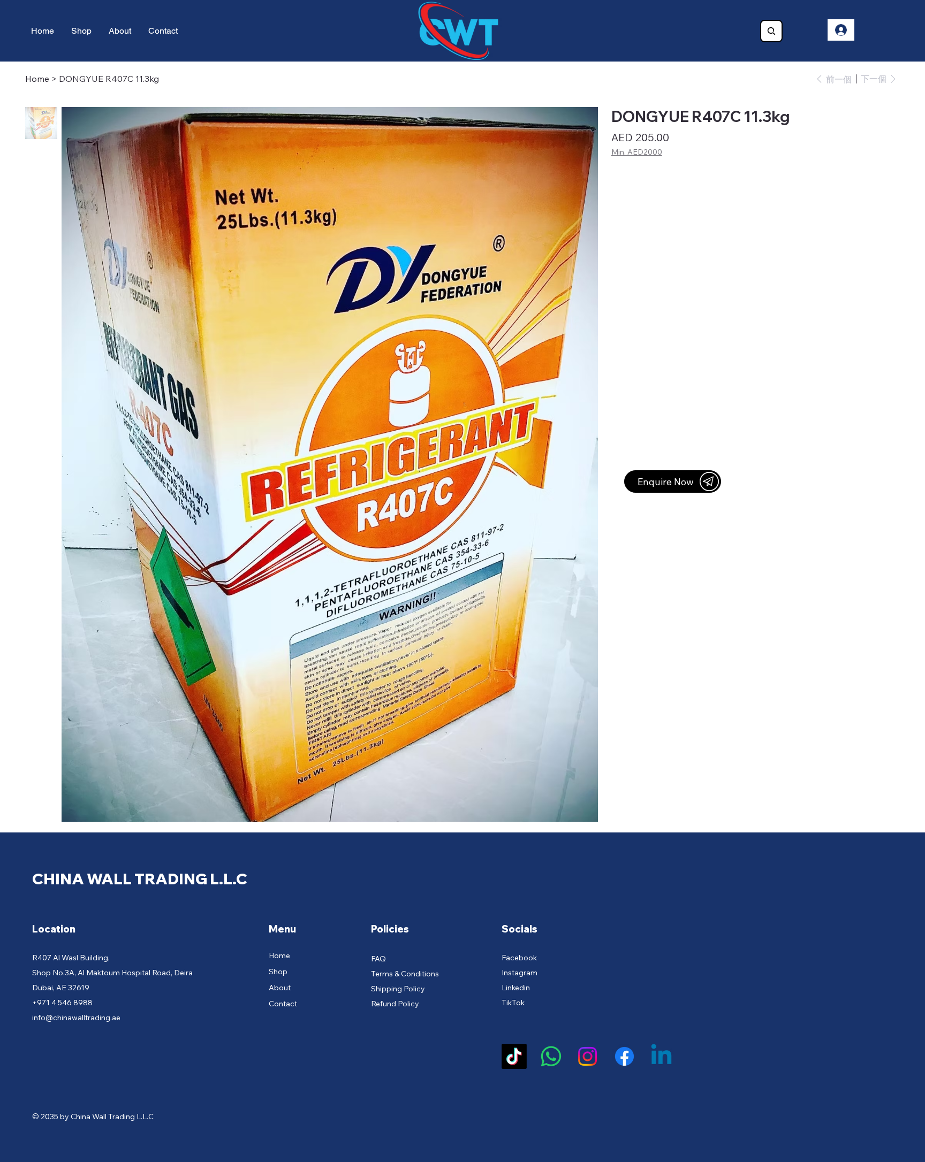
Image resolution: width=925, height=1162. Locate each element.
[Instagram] (587, 1056)
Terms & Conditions (405, 973)
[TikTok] (514, 1056)
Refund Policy (395, 1003)
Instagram (519, 972)
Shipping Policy (398, 988)
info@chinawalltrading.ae (76, 1017)
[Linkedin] (661, 1056)
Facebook (519, 957)
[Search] (771, 31)
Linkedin (516, 987)
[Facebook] (624, 1056)
